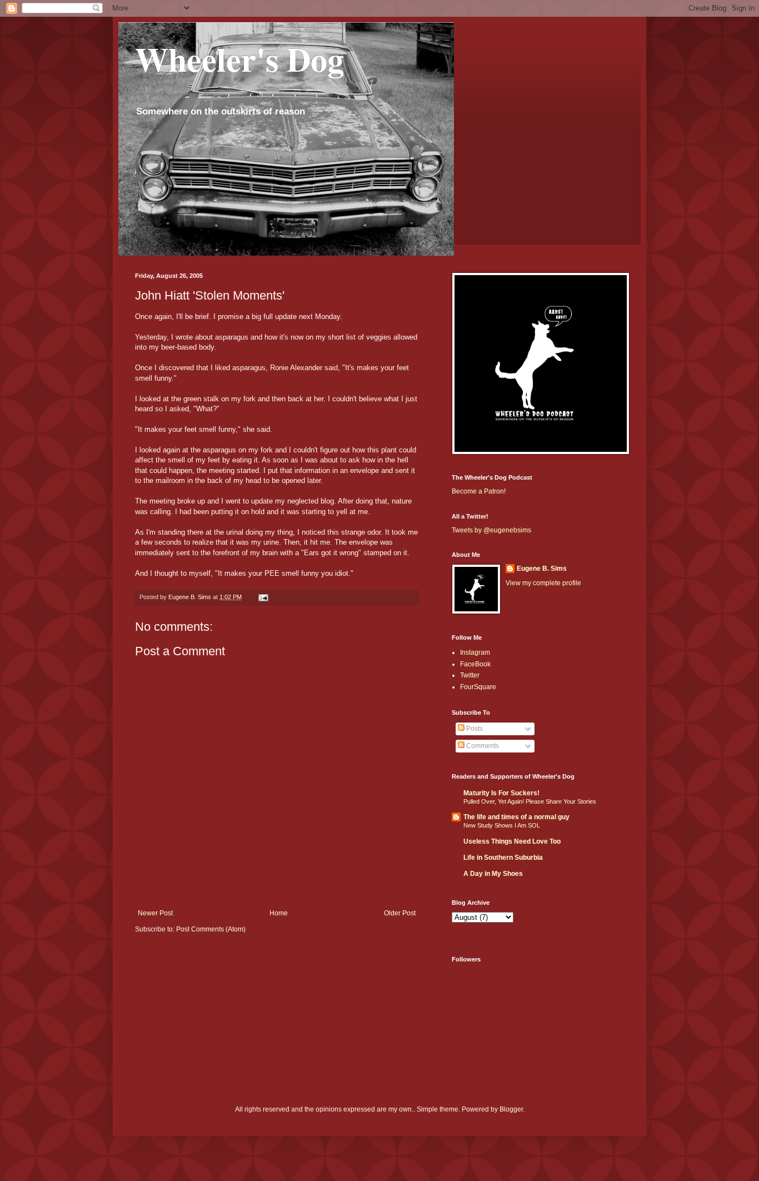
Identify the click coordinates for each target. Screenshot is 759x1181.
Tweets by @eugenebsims (491, 530)
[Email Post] (263, 597)
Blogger (511, 1109)
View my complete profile (543, 583)
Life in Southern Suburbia (503, 857)
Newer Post (155, 913)
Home (278, 913)
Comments (482, 746)
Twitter (470, 675)
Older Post (400, 913)
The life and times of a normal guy (516, 817)
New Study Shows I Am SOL (501, 825)
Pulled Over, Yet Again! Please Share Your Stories (529, 801)
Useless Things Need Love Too (512, 841)
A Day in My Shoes (493, 874)
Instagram (475, 652)
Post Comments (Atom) (211, 929)
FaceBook (475, 664)
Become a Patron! (479, 491)
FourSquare (478, 687)
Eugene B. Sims (542, 568)
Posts (474, 728)
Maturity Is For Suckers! (501, 793)
